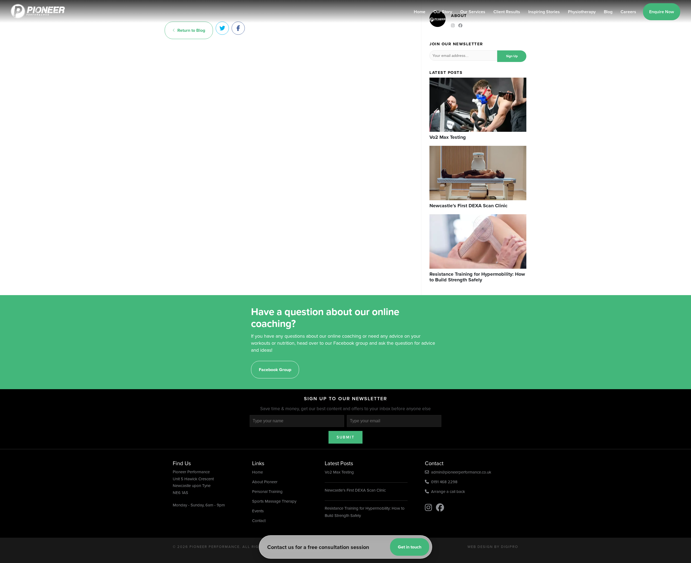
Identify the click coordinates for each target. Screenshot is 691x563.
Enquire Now (661, 12)
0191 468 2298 (443, 482)
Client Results (506, 12)
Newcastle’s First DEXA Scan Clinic (355, 490)
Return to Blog (190, 30)
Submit (345, 437)
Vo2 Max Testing (339, 472)
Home (419, 12)
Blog (608, 12)
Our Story (442, 12)
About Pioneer (264, 482)
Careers (628, 12)
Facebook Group (275, 370)
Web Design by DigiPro (493, 546)
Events (258, 511)
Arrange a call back (447, 492)
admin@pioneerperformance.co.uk (460, 472)
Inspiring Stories (544, 12)
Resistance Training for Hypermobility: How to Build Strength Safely (365, 512)
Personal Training (267, 492)
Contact (259, 521)
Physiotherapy (582, 12)
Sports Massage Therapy (274, 501)
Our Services (472, 12)
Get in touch (409, 547)
